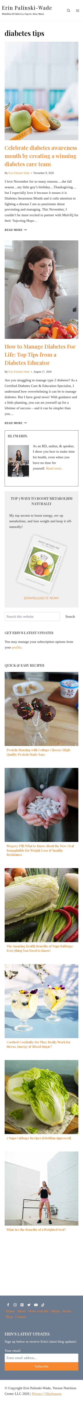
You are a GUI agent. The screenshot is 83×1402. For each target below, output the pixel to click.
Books (67, 1311)
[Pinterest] (22, 1304)
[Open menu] (77, 11)
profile (16, 647)
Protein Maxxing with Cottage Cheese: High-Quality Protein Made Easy (39, 752)
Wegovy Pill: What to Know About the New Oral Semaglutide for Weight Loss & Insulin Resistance (40, 850)
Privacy (37, 1394)
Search (70, 616)
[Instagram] (15, 1304)
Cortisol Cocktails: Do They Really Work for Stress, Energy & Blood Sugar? (39, 1044)
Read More (16, 229)
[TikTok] (42, 1304)
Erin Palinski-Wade (19, 172)
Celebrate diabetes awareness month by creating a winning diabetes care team (41, 155)
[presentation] (41, 91)
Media (55, 1311)
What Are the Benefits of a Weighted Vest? (36, 1230)
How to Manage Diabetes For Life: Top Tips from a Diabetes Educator (40, 354)
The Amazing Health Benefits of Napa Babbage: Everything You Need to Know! (40, 948)
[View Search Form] (68, 10)
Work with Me (38, 1311)
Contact (20, 1317)
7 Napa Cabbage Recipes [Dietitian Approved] (39, 1138)
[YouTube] (35, 1304)
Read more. (54, 468)
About (21, 1311)
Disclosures (53, 1394)
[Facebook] (8, 1304)
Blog (9, 1317)
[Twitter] (28, 1304)
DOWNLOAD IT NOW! (41, 598)
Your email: (13, 1351)
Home (10, 1311)
